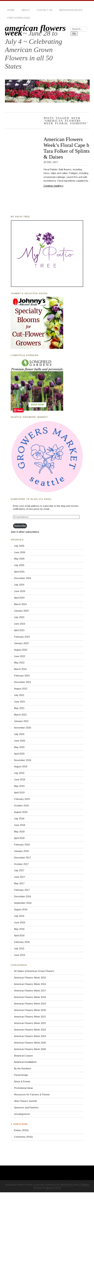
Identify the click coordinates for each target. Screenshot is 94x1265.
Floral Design (21, 1075)
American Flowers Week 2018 (30, 997)
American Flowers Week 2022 (30, 1023)
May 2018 (19, 831)
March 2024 (20, 604)
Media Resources (70, 10)
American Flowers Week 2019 (30, 1003)
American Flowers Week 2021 (30, 1016)
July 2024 (19, 584)
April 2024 (19, 597)
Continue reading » (53, 185)
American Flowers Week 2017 (30, 990)
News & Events (22, 1081)
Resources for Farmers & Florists (32, 1094)
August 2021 (20, 688)
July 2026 (19, 546)
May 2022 (19, 662)
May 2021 (19, 708)
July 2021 (19, 695)
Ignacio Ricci (53, 1187)
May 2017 (19, 883)
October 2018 (21, 805)
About (25, 10)
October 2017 (21, 864)
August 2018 (20, 812)
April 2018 (19, 838)
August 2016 (20, 909)
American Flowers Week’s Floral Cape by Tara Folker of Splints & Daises (68, 147)
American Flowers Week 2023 (30, 1029)
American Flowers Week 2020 (30, 1010)
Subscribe (20, 525)
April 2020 (19, 753)
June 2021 (19, 701)
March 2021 (20, 714)
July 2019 (19, 773)
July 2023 (19, 617)
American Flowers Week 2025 (30, 1042)
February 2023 (22, 636)
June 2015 (19, 955)
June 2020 (19, 740)
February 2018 (22, 844)
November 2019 (22, 760)
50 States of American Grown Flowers (34, 971)
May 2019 (19, 786)
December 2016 (22, 896)
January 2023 (21, 643)
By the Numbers (22, 1068)
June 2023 (19, 623)
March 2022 (20, 669)
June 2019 (19, 779)
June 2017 (19, 877)
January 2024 (21, 610)
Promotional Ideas (23, 1088)
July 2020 (19, 734)
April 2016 (19, 935)
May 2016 (19, 929)
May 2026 (19, 558)
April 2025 (19, 571)
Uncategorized (22, 1114)
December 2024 (22, 578)
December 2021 (22, 682)
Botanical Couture (23, 1055)
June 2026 (19, 552)
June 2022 (19, 656)
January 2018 (21, 851)
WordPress (66, 1184)
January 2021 (21, 721)
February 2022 (22, 675)
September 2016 (22, 903)
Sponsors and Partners (26, 1107)
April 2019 (19, 792)
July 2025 (19, 565)
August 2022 (20, 649)
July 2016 (19, 916)
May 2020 (19, 747)
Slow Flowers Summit (25, 1101)
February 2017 (22, 890)
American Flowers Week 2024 (30, 1036)
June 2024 (19, 591)
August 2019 (20, 766)
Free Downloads (18, 17)
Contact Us (44, 10)
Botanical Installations (25, 1062)
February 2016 (22, 942)
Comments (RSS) (23, 1136)
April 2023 (19, 630)
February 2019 (22, 799)
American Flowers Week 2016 (30, 984)
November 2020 (22, 727)
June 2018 (19, 825)
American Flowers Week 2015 (30, 977)
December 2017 (22, 857)
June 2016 (19, 922)
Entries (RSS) (21, 1130)
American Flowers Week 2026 (30, 1049)
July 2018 (19, 818)
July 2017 (19, 870)
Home (10, 10)
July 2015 (19, 948)
